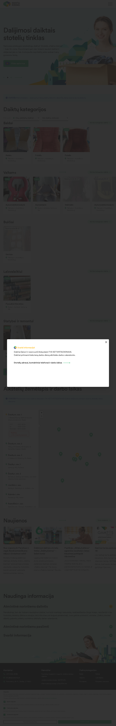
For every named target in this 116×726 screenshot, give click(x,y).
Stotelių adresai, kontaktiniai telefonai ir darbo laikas (38, 362)
